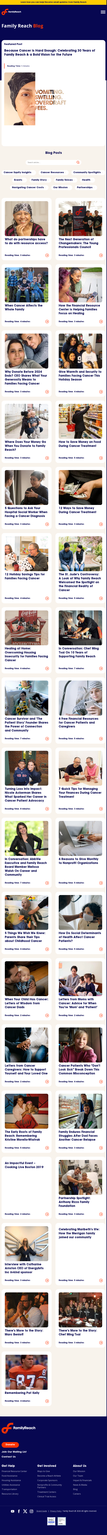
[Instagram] (31, 1511)
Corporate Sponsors (47, 1480)
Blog (75, 1489)
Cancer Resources (52, 172)
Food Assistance (9, 1475)
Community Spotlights (87, 172)
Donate (10, 1445)
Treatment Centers (46, 1492)
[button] (103, 12)
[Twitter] (25, 1511)
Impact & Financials (82, 1480)
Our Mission (60, 187)
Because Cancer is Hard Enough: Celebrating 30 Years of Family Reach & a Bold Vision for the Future (49, 52)
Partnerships (85, 187)
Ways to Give (43, 1471)
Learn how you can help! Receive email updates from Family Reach (53, 2)
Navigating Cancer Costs (28, 187)
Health (86, 180)
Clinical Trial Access (46, 1496)
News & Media (80, 1484)
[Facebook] (19, 1511)
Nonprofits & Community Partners (49, 1486)
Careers (77, 1493)
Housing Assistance (11, 1480)
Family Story (39, 180)
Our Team (78, 1475)
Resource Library (10, 1493)
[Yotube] (12, 1511)
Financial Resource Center (14, 1471)
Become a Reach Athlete (49, 1475)
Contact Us (9, 1457)
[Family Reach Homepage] (11, 12)
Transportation (9, 1489)
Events (18, 180)
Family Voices (64, 180)
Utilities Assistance (11, 1484)
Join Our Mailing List (14, 1452)
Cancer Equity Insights (17, 172)
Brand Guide (42, 1511)
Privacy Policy (56, 1511)
